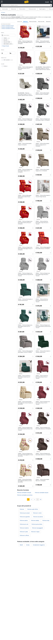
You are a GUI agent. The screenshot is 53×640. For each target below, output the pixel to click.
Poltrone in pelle (24, 531)
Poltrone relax (45, 520)
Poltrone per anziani (25, 513)
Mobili (21, 545)
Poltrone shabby (35, 520)
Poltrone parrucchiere (37, 524)
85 (40, 499)
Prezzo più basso (32, 21)
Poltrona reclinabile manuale (8, 25)
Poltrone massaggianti (37, 528)
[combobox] (26, 5)
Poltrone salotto (24, 520)
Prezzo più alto (41, 21)
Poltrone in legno (35, 531)
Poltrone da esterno (38, 516)
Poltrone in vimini (37, 513)
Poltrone (3, 12)
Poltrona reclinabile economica (8, 28)
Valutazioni (48, 21)
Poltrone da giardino (25, 516)
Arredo (28, 545)
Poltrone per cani (24, 524)
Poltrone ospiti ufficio (32, 509)
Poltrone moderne (24, 528)
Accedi (47, 2)
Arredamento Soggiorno (39, 545)
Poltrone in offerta (24, 535)
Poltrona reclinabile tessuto (7, 27)
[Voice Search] (50, 5)
